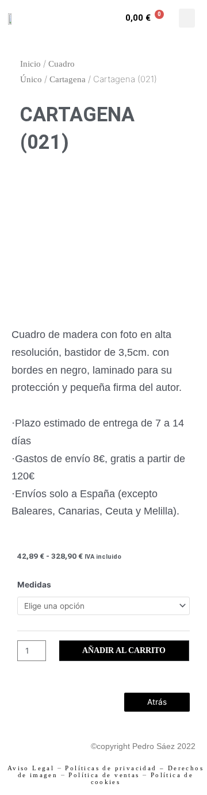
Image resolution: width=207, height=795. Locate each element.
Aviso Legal (30, 768)
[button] (187, 18)
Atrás (157, 701)
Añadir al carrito (124, 650)
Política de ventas (103, 774)
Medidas (34, 584)
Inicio (30, 63)
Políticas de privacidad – (114, 768)
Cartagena (67, 79)
